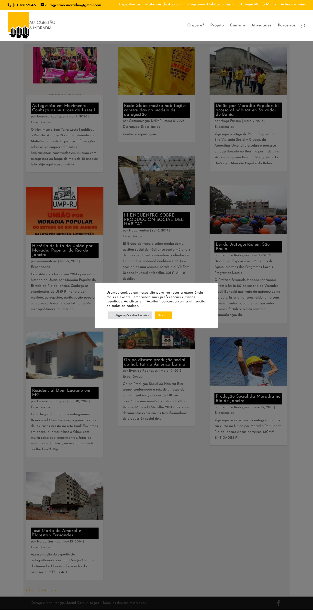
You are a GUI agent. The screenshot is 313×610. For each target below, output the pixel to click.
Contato (237, 25)
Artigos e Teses (293, 4)
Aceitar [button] (163, 315)
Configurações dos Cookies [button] (130, 315)
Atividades (261, 25)
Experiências (129, 4)
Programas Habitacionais (208, 4)
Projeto (217, 25)
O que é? (195, 25)
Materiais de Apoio (161, 4)
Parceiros (286, 25)
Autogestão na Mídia (258, 4)
